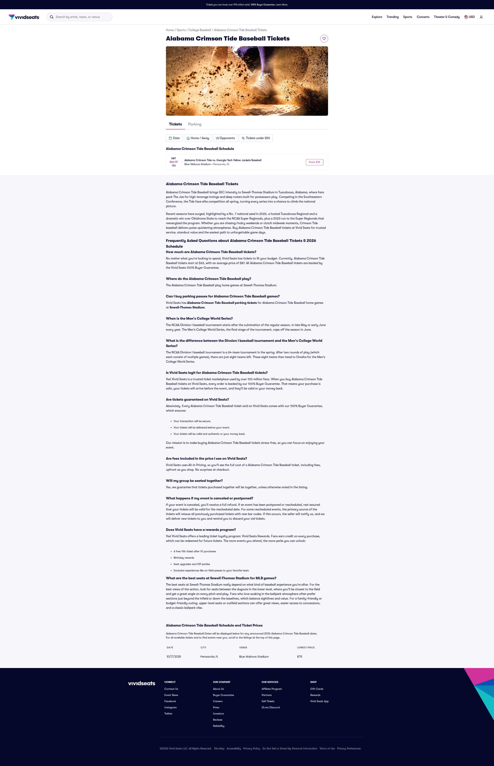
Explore (377, 17)
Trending (393, 17)
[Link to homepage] (24, 17)
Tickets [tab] (175, 124)
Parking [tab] (194, 124)
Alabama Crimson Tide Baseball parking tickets (222, 303)
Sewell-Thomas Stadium (187, 307)
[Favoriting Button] (324, 38)
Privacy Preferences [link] (349, 748)
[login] (481, 17)
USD (472, 17)
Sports (407, 17)
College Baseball (200, 30)
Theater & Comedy (447, 17)
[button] (174, 138)
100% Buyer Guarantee (263, 4)
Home (170, 30)
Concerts (423, 17)
